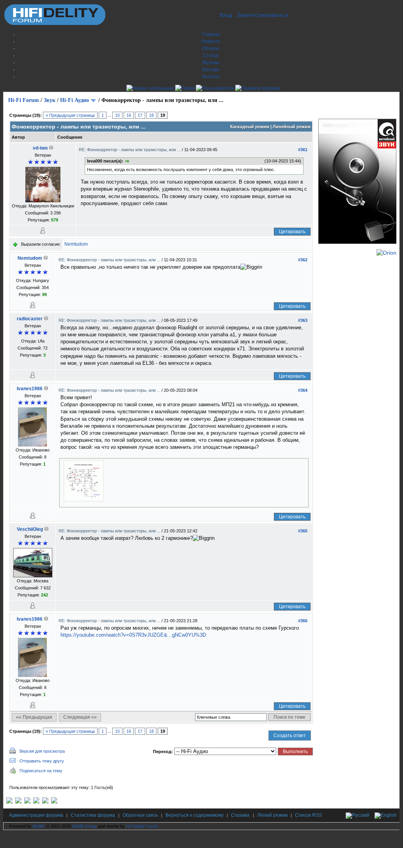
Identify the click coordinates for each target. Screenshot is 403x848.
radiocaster (30, 318)
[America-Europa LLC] (18, 802)
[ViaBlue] (27, 802)
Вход (226, 15)
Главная (211, 34)
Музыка (210, 62)
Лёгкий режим (272, 815)
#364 (302, 390)
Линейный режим (292, 126)
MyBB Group (84, 826)
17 (140, 115)
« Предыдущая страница (70, 115)
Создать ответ (289, 735)
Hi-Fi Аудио (74, 100)
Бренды (211, 69)
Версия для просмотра (42, 751)
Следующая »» (80, 717)
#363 (302, 320)
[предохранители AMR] (9, 802)
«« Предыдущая (34, 717)
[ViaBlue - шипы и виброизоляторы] (45, 802)
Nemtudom (76, 244)
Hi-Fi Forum (23, 100)
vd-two (40, 148)
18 (151, 115)
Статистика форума (93, 815)
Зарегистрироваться (263, 15)
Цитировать (292, 231)
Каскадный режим (249, 126)
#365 (302, 530)
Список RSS (308, 815)
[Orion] (386, 253)
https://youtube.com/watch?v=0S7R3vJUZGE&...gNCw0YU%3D (133, 635)
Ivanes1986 (30, 388)
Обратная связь (140, 815)
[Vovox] (54, 802)
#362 (302, 259)
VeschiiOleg (30, 529)
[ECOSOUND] (36, 802)
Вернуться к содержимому (194, 815)
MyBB (38, 826)
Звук (49, 100)
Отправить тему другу (42, 761)
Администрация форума (36, 815)
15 (117, 115)
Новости (210, 41)
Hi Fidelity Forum (142, 826)
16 (128, 115)
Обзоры (211, 48)
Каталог (211, 76)
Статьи (211, 55)
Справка (240, 815)
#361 (302, 149)
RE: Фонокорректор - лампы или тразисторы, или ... (130, 149)
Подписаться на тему (41, 770)
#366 (302, 620)
